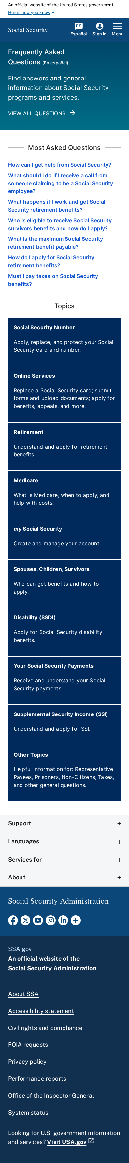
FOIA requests (28, 1044)
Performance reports (37, 1078)
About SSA (23, 993)
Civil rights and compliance (45, 1027)
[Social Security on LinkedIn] (63, 922)
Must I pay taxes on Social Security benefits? (53, 280)
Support (19, 823)
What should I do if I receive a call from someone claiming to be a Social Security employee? (60, 183)
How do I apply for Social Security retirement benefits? (51, 261)
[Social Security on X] (25, 922)
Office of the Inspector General (51, 1095)
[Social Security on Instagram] (51, 922)
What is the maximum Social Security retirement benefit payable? (55, 243)
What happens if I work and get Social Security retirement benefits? (56, 205)
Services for (25, 859)
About (16, 877)
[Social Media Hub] (76, 922)
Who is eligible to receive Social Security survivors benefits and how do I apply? (60, 224)
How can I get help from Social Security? (59, 164)
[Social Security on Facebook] (13, 922)
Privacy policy (27, 1061)
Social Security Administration (52, 968)
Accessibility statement (41, 1010)
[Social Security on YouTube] (38, 922)
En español (55, 62)
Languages (23, 841)
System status (28, 1112)
